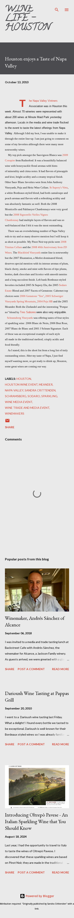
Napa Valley (14, 390)
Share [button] (9, 427)
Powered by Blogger (39, 896)
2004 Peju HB (45, 301)
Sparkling (49, 396)
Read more (60, 669)
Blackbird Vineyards (29, 252)
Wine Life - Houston (27, 18)
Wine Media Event (18, 402)
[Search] (56, 7)
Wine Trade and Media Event (27, 407)
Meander (46, 384)
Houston (23, 378)
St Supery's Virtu (59, 187)
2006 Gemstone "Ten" (32, 296)
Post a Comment (31, 669)
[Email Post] (7, 422)
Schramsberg (15, 396)
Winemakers (14, 413)
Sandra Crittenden (40, 390)
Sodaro (34, 396)
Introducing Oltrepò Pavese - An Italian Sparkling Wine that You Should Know (36, 821)
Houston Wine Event (21, 384)
